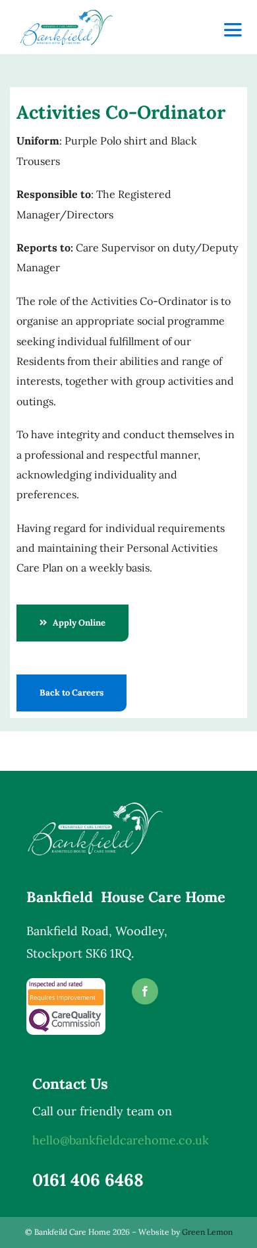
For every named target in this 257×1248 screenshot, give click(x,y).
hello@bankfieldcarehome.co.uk (120, 1140)
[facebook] (145, 991)
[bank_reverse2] (95, 805)
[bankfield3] (66, 13)
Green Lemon (207, 1232)
